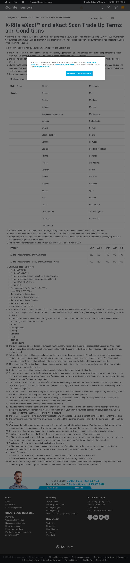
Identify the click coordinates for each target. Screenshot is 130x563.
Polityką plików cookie (42, 67)
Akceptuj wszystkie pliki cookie (79, 73)
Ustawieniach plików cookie (64, 64)
